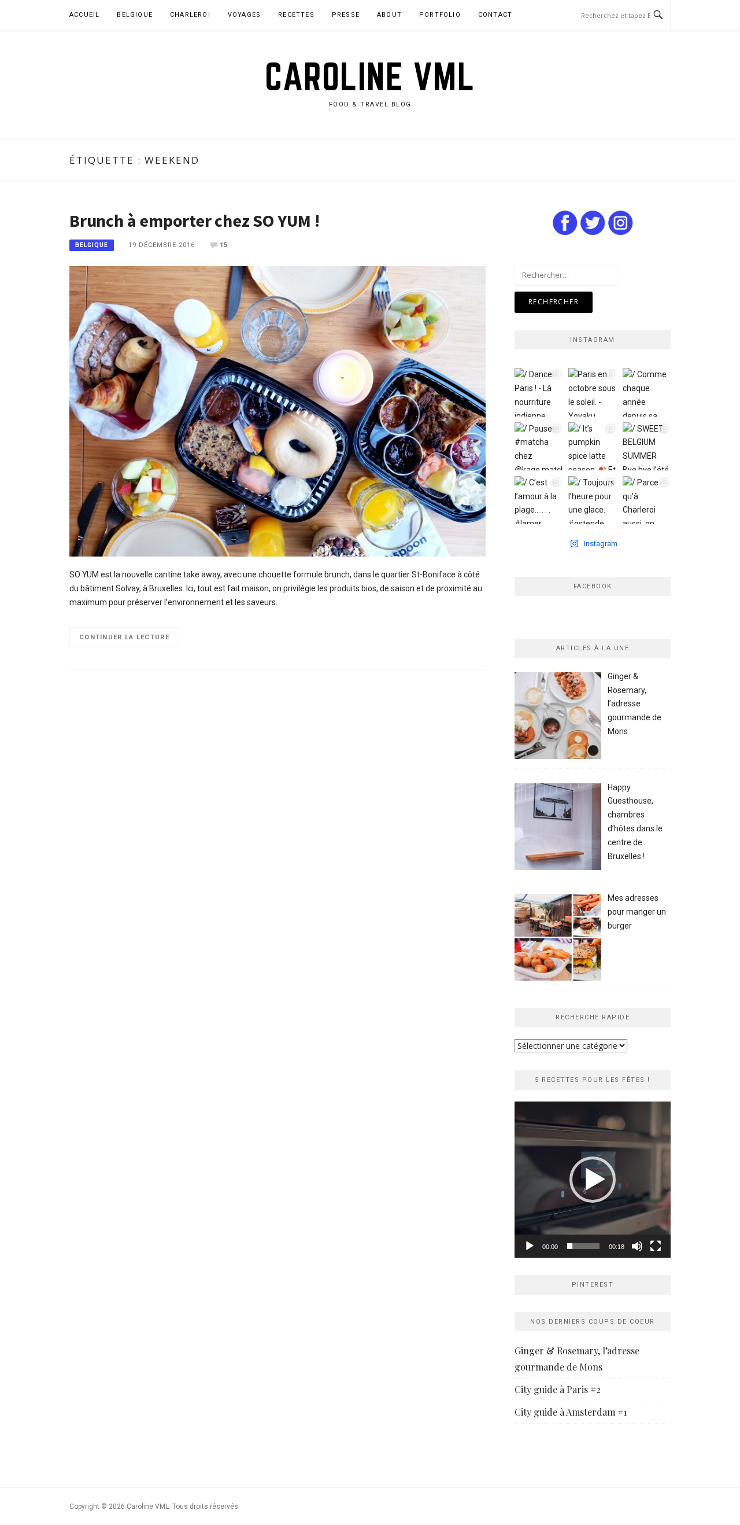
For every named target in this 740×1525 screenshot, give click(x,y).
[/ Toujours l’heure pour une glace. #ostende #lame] (592, 500)
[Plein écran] (655, 1246)
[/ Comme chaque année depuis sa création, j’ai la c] (647, 392)
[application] (593, 1180)
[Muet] (637, 1246)
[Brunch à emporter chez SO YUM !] (277, 410)
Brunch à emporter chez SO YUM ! (194, 220)
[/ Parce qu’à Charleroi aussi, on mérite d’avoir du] (647, 500)
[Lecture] (529, 1246)
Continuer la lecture (124, 637)
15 (224, 245)
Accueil (84, 15)
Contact (495, 15)
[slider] (583, 1246)
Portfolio (440, 15)
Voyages (244, 15)
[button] (592, 1179)
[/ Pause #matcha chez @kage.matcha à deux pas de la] (539, 446)
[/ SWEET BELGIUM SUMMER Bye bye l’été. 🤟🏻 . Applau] (647, 446)
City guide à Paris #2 (558, 1389)
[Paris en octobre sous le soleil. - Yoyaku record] (592, 392)
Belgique (135, 15)
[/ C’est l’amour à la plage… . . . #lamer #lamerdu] (539, 500)
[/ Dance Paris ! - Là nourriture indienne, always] (539, 392)
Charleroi (190, 15)
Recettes (296, 15)
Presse (346, 15)
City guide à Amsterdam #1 (571, 1412)
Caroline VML (370, 76)
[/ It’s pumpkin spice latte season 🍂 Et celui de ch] (592, 446)
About (389, 15)
